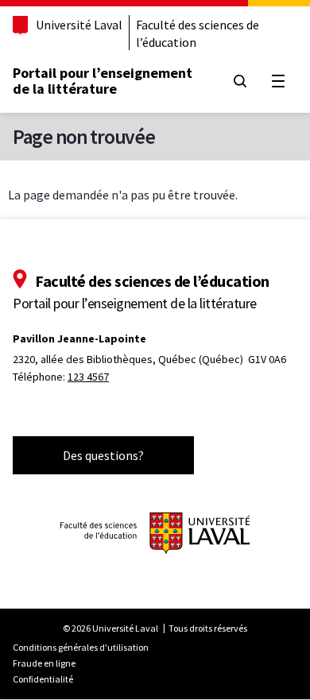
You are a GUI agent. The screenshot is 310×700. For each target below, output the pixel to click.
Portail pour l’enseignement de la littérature (102, 81)
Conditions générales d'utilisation (81, 647)
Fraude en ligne (44, 663)
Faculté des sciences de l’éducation (197, 33)
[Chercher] (240, 81)
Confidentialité (43, 679)
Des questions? (103, 455)
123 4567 (88, 376)
